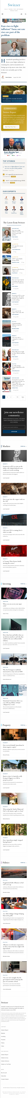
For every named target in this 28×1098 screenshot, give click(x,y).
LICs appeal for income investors (14, 174)
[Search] (25, 14)
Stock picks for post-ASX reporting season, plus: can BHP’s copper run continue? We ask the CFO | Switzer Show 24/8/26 (18, 383)
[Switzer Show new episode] (14, 21)
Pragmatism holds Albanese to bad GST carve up (17, 325)
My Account (4, 1072)
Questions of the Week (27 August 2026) (18, 270)
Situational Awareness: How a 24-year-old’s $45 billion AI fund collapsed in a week (13, 702)
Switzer (14, 4)
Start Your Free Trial (10, 126)
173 (17, 397)
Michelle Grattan (15, 328)
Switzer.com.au (4, 1057)
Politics (14, 321)
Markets (14, 293)
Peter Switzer (8, 77)
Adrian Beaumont (15, 370)
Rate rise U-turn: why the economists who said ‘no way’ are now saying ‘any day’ (18, 282)
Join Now (14, 431)
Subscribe (3, 1076)
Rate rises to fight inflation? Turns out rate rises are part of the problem (13, 30)
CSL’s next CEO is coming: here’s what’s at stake (17, 339)
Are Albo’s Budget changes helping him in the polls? (18, 367)
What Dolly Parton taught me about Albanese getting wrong (18, 353)
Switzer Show (15, 387)
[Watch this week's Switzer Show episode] (14, 147)
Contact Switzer (5, 1079)
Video (2, 1046)
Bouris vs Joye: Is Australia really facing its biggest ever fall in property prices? (12, 778)
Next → (23, 397)
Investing (3, 1036)
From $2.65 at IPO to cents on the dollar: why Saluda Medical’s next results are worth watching (18, 298)
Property (3, 1039)
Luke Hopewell (15, 301)
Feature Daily (15, 228)
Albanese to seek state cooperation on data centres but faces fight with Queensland (13, 946)
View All (24, 446)
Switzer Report (4, 1030)
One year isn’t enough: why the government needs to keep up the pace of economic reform (13, 979)
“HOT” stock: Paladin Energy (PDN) (15, 180)
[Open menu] (2, 14)
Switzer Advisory (5, 1061)
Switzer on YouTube (6, 1064)
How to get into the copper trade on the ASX (18, 311)
